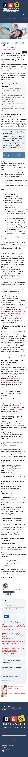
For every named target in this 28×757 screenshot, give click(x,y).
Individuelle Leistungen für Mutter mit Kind (12, 95)
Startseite (3, 18)
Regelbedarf (13, 125)
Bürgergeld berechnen (14, 534)
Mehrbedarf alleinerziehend (8, 671)
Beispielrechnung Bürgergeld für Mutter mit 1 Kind (12, 104)
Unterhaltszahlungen (21, 409)
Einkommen (6, 402)
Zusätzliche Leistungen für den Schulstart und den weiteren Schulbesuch (13, 98)
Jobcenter (18, 667)
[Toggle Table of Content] (24, 86)
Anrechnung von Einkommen (8, 101)
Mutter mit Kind (5, 676)
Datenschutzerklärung (14, 613)
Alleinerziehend (19, 244)
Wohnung (11, 680)
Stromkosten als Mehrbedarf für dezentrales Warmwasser (12, 92)
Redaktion (4, 747)
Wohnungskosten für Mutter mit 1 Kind (11, 90)
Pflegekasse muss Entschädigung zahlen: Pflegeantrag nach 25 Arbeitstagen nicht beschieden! (13, 626)
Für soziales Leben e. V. (13, 710)
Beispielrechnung (5, 667)
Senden (6, 616)
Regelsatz (18, 239)
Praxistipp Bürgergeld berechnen (9, 106)
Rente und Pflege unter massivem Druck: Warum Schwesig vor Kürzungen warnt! (13, 642)
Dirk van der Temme (10, 49)
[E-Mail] (8, 594)
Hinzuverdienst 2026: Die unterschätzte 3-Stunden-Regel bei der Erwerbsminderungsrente (13, 650)
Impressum (4, 744)
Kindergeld (19, 407)
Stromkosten (5, 680)
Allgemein (24, 51)
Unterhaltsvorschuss (6, 413)
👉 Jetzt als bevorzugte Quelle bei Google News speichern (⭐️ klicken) (14, 155)
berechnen (12, 667)
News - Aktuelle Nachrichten (10, 18)
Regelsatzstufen (19, 123)
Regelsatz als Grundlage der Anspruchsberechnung (14, 88)
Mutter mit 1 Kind (18, 671)
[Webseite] (10, 594)
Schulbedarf (18, 676)
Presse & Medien (6, 749)
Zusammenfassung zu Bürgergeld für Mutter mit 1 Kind (13, 109)
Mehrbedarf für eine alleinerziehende (15, 206)
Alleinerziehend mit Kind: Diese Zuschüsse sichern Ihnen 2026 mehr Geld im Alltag (13, 634)
